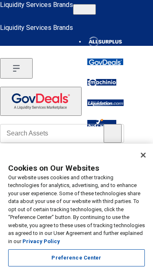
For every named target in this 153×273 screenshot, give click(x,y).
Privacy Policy (41, 241)
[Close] (143, 155)
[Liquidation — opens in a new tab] (105, 102)
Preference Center (76, 258)
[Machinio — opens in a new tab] (101, 82)
